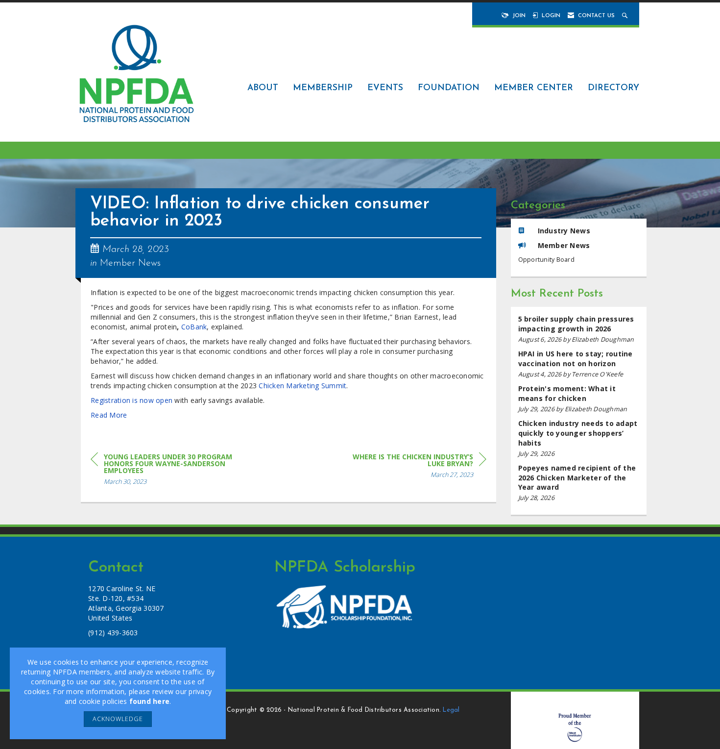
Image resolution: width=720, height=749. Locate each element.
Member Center (533, 88)
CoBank (194, 326)
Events (385, 88)
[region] (412, 467)
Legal (451, 710)
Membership (323, 88)
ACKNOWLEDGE (118, 719)
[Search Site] (625, 16)
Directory (613, 88)
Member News (130, 263)
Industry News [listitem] (564, 230)
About (262, 88)
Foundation (449, 88)
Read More (109, 415)
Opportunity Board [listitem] (546, 259)
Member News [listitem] (564, 245)
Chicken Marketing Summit (302, 385)
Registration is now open (131, 400)
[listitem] (579, 329)
